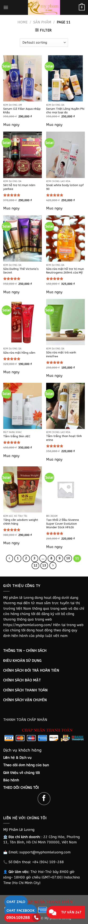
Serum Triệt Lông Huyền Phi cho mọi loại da (65, 110)
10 (68, 558)
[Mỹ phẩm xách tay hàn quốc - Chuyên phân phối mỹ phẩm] (44, 7)
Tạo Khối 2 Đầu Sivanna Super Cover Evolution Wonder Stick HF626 (62, 523)
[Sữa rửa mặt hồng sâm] (22, 322)
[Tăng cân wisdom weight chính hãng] (22, 489)
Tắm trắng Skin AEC (16, 436)
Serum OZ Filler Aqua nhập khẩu (22, 110)
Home (23, 22)
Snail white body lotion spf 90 (65, 187)
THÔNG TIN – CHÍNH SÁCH (25, 651)
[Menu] (5, 7)
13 (44, 565)
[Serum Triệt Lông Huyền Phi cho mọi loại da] (65, 78)
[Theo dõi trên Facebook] (44, 798)
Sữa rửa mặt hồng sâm (19, 353)
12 (35, 565)
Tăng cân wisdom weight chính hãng (20, 521)
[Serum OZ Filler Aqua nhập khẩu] (22, 78)
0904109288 (18, 917)
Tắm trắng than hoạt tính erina (64, 438)
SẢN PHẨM (42, 22)
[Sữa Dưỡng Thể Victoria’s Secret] (22, 238)
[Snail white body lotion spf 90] (65, 155)
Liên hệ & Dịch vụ (17, 758)
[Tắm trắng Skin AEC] (22, 406)
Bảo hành (11, 780)
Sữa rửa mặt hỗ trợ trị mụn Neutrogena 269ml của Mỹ (65, 271)
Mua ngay (11, 125)
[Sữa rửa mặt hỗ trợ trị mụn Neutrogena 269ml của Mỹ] (65, 238)
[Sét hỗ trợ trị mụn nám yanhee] (22, 155)
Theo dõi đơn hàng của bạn (26, 765)
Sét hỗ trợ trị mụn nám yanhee (19, 187)
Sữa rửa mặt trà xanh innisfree (61, 354)
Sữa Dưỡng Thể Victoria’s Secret (21, 271)
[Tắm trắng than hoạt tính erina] (65, 406)
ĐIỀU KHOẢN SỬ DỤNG (22, 661)
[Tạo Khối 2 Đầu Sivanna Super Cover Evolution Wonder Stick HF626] (65, 489)
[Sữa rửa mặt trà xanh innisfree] (65, 322)
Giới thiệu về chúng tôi (21, 773)
